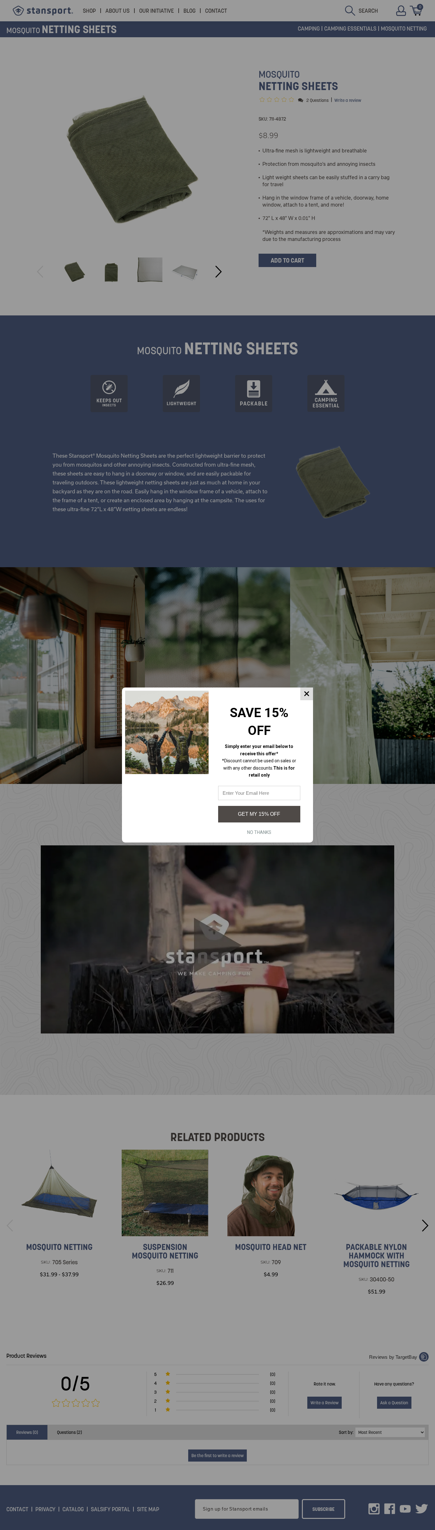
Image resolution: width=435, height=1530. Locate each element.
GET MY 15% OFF (259, 814)
